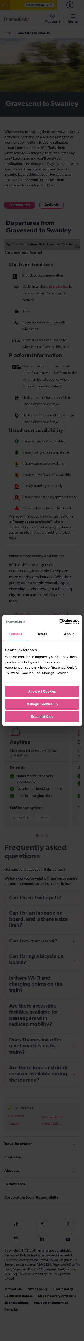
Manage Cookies (39, 704)
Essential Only (42, 716)
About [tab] (69, 634)
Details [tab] (42, 634)
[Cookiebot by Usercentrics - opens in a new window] (60, 622)
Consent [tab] (15, 634)
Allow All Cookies (42, 691)
